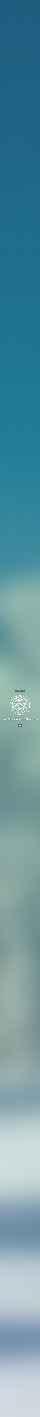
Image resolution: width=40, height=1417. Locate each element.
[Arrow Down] (20, 726)
